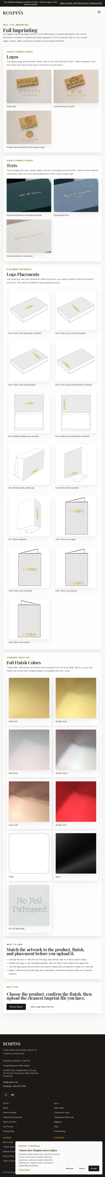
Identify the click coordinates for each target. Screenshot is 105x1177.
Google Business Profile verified (16, 1065)
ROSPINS (11, 1043)
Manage (70, 1168)
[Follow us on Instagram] (6, 1095)
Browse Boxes (16, 1007)
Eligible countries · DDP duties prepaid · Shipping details (81, 3)
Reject (82, 1168)
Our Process (8, 1126)
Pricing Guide (8, 1131)
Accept (94, 1168)
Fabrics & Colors (10, 1122)
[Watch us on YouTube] (12, 1095)
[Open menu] (99, 12)
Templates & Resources (64, 1117)
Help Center (59, 1108)
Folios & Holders (9, 1112)
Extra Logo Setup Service (42, 1007)
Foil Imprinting (59, 1131)
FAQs (56, 1126)
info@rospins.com (10, 1082)
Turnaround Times (61, 1112)
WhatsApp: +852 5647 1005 (14, 1086)
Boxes (5, 1108)
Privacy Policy (24, 1170)
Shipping (57, 1122)
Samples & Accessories (12, 1117)
